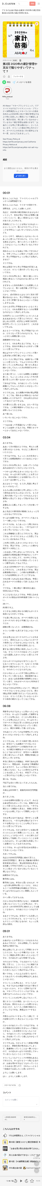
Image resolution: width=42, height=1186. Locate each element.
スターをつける (10, 1085)
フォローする (18, 76)
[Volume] (11, 1181)
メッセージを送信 (23, 82)
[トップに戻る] (36, 1163)
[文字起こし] (20, 60)
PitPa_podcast (7, 97)
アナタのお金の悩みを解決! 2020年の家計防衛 (21, 10)
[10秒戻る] (15, 1181)
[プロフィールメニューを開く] (38, 3)
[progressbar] (21, 1176)
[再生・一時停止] (21, 1181)
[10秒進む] (26, 1181)
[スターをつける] (4, 76)
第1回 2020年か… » (30, 1118)
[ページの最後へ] (36, 1170)
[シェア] (9, 76)
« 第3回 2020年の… (10, 1118)
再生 (9, 82)
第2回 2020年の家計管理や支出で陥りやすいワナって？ (20, 67)
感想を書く (22, 176)
